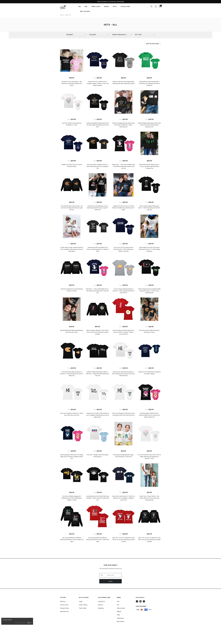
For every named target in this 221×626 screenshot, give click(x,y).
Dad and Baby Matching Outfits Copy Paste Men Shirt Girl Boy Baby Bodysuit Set (149, 125)
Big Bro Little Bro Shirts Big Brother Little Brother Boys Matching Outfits (123, 82)
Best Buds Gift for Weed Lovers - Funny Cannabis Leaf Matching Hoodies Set (149, 166)
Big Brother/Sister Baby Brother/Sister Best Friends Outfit (71, 331)
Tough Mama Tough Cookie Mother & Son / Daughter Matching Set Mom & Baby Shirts (97, 415)
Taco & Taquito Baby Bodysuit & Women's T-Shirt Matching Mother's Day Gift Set (123, 290)
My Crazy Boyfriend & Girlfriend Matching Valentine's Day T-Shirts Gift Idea (97, 539)
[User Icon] (156, 6)
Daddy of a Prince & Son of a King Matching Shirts (72, 165)
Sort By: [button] (152, 43)
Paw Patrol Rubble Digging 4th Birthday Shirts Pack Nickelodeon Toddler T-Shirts (72, 498)
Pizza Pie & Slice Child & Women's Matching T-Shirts (149, 331)
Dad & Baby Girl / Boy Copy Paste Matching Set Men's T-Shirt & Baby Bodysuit (149, 249)
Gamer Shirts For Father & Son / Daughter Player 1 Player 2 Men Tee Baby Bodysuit (97, 83)
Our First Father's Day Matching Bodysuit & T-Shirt (71, 124)
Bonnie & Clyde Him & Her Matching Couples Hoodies (72, 289)
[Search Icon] (151, 6)
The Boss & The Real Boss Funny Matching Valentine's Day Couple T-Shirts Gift (97, 207)
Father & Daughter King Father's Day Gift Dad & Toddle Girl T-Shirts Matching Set (123, 125)
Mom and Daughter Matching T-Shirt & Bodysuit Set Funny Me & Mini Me (123, 414)
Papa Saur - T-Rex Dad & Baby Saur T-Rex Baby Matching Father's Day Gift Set (97, 290)
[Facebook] (137, 601)
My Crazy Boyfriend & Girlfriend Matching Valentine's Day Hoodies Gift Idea (71, 539)
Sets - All (68, 15)
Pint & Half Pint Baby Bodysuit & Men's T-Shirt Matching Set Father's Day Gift (149, 207)
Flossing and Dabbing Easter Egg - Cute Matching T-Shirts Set (123, 455)
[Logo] (68, 7)
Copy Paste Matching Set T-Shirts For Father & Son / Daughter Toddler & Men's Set (123, 498)
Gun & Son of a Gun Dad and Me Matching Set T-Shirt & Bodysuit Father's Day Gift (123, 249)
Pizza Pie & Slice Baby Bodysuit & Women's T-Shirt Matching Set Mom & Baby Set (71, 373)
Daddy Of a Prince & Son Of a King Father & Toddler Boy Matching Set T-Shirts (123, 207)
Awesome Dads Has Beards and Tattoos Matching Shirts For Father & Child (97, 249)
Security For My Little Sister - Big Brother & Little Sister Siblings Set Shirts (71, 83)
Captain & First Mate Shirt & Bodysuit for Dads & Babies (149, 372)
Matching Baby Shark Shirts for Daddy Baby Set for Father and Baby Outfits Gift (71, 456)
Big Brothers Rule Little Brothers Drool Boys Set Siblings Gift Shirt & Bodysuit (149, 83)
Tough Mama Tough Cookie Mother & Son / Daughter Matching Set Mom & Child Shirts (71, 249)
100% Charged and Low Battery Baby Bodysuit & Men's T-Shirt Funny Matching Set (149, 290)
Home (62, 15)
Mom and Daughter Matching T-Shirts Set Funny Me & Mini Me (71, 414)
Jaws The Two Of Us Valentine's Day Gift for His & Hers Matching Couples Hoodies (149, 539)
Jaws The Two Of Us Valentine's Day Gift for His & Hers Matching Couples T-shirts (123, 539)
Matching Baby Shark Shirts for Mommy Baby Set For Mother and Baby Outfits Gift (149, 415)
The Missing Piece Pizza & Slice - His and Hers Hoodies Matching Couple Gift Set (72, 207)
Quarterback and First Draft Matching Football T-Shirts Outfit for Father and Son (97, 498)
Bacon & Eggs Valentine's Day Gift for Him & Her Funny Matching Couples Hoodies (97, 332)
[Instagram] (144, 601)
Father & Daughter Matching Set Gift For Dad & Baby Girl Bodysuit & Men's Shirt (97, 125)
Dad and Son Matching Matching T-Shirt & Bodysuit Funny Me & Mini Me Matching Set (123, 373)
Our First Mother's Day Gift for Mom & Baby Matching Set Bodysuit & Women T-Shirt (149, 456)
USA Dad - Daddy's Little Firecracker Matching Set (98, 455)
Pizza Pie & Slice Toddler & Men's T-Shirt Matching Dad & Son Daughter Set (97, 166)
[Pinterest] (140, 601)
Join (111, 581)
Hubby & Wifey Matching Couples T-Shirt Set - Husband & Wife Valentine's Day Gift (97, 373)
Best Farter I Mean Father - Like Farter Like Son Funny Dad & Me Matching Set (149, 498)
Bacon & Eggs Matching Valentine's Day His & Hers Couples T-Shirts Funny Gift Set (123, 332)
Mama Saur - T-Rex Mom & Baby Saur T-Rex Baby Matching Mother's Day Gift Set (123, 166)
